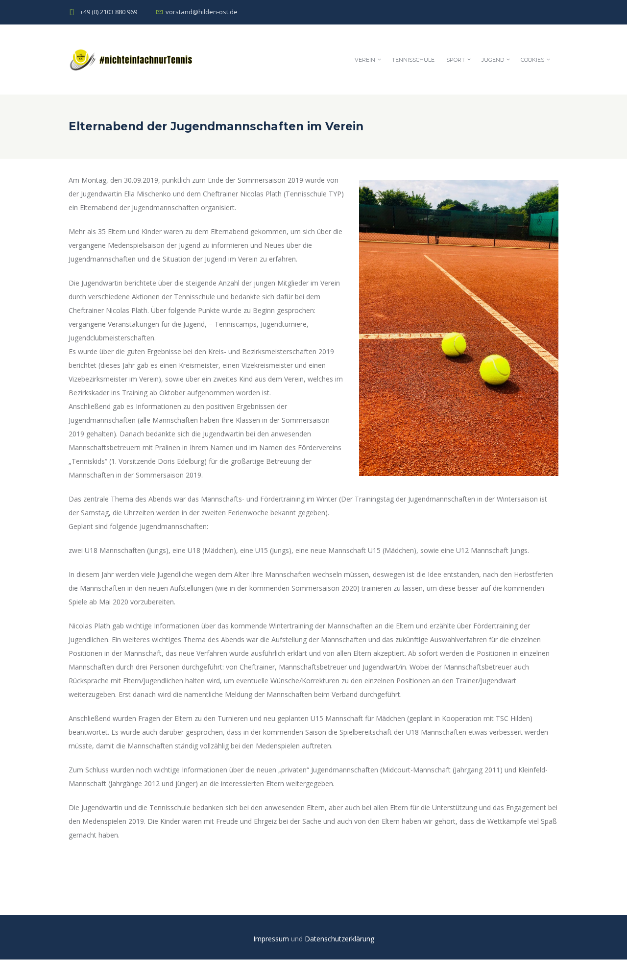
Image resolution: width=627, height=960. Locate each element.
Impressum (272, 938)
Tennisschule (413, 59)
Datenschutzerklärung (339, 938)
